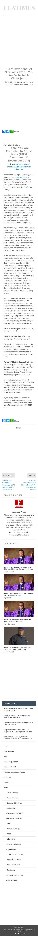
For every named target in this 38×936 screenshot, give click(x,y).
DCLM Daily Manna (11, 762)
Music (9, 824)
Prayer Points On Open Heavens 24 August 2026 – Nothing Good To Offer (18, 731)
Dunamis (7, 777)
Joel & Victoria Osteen (15, 855)
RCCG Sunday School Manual (14, 772)
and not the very (22, 177)
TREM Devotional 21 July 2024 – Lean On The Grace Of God (18, 594)
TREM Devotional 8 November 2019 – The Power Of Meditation (18, 620)
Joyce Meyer (11, 849)
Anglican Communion (15, 875)
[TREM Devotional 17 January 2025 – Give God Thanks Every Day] (19, 636)
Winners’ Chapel (10, 767)
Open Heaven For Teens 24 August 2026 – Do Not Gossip (18, 723)
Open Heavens (9, 751)
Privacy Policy (18, 927)
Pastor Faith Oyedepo (15, 813)
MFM (5, 757)
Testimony (11, 870)
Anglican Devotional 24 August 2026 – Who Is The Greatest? (18, 716)
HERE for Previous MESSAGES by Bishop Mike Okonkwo (19, 166)
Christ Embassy (12, 793)
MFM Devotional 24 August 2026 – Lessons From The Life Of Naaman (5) (18, 738)
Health (6, 782)
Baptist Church (12, 880)
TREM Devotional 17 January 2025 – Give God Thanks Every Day (18, 648)
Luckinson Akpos (21, 82)
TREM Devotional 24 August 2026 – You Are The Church (18, 709)
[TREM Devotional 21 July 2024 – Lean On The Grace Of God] (19, 582)
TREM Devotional (21, 84)
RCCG (9, 834)
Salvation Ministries (14, 803)
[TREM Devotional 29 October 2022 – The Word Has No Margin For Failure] (19, 556)
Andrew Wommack (14, 844)
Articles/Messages (13, 829)
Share (16, 132)
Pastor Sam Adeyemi (14, 818)
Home (6, 746)
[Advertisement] (19, 40)
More (6, 787)
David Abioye (11, 808)
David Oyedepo (12, 798)
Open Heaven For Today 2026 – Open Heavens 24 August (19, 930)
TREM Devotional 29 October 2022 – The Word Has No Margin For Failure (18, 568)
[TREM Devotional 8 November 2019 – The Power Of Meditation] (19, 609)
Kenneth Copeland (14, 860)
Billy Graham (11, 839)
